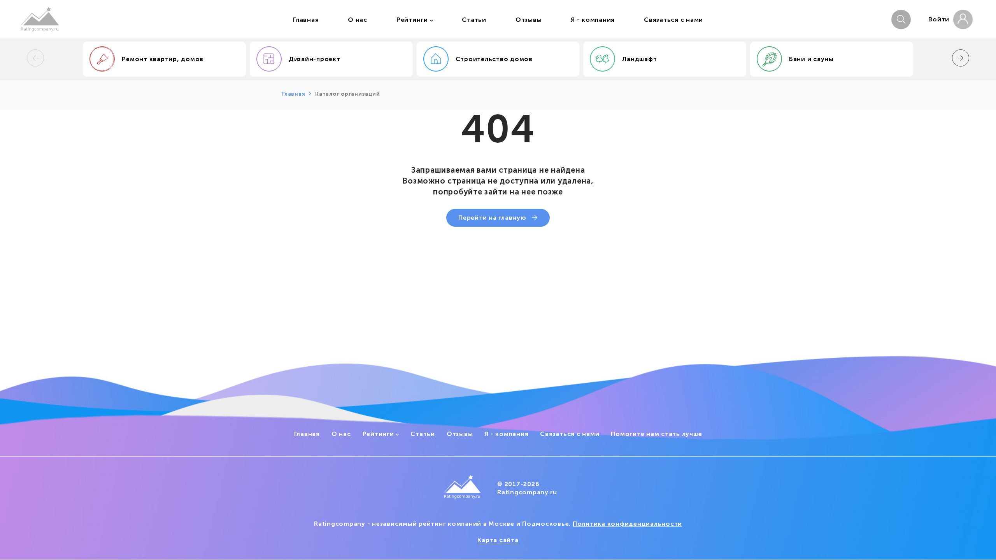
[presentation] (35, 57)
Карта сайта (497, 540)
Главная (293, 94)
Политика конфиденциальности (627, 523)
